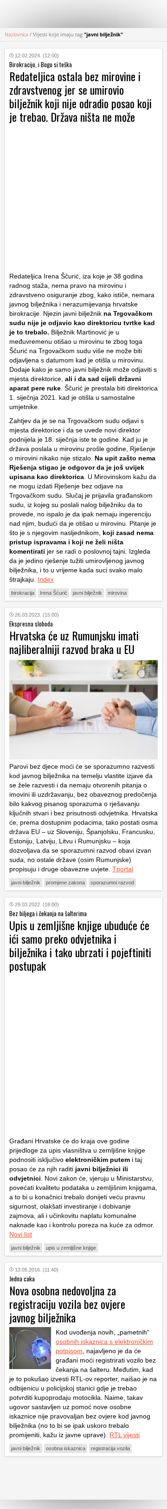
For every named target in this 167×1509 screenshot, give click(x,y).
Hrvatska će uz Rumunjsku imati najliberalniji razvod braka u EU (74, 642)
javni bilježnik (87, 593)
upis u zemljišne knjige (71, 1248)
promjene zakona (65, 882)
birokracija (22, 593)
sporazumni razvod (112, 882)
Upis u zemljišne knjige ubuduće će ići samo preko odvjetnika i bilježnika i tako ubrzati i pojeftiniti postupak (80, 945)
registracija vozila (110, 1448)
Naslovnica (16, 34)
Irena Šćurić (53, 593)
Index (46, 579)
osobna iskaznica (65, 1448)
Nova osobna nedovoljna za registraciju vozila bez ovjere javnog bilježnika (67, 1304)
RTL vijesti (124, 1435)
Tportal (122, 869)
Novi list (20, 1234)
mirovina (117, 593)
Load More (83, 1478)
